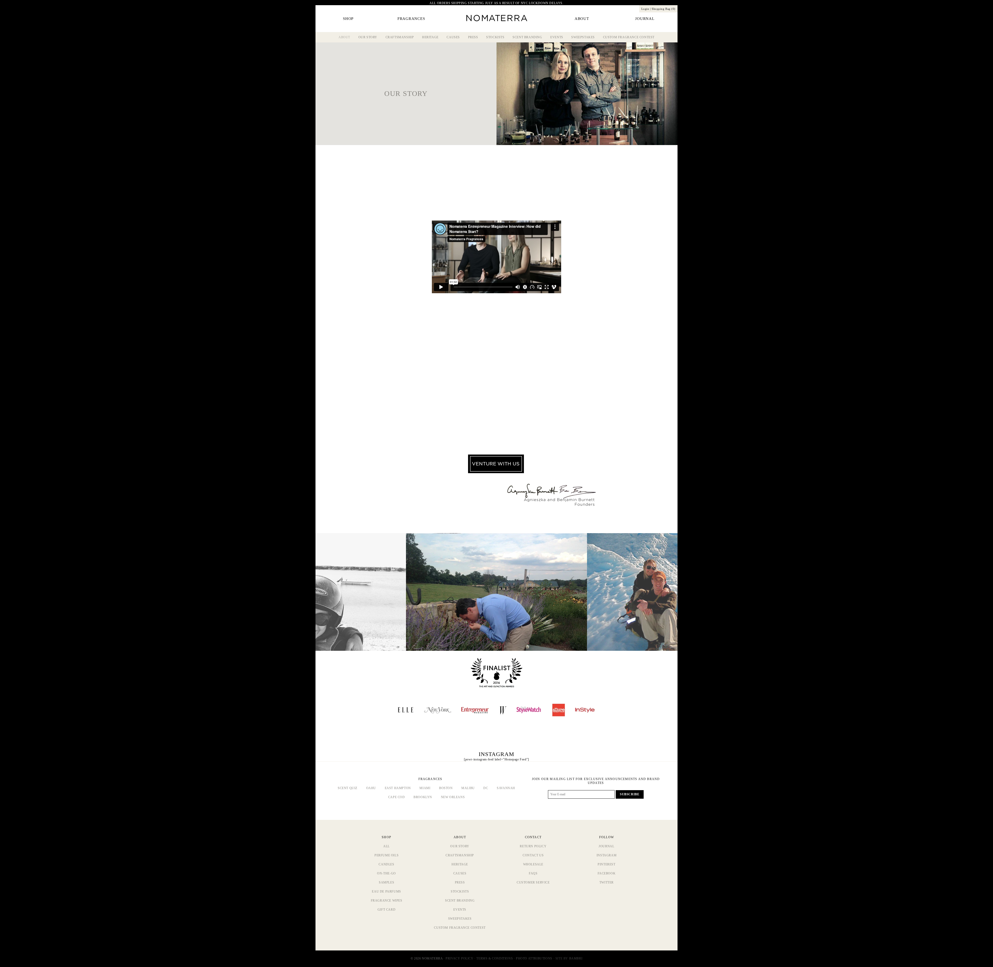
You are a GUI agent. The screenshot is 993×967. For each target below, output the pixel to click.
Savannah (506, 788)
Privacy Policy (459, 958)
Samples (386, 882)
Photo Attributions (534, 958)
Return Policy (533, 846)
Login (645, 8)
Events (556, 37)
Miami (424, 788)
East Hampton (398, 788)
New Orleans (453, 797)
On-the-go (386, 873)
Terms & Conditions (494, 958)
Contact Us (533, 855)
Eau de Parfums (386, 891)
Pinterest (606, 864)
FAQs (533, 873)
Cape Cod (396, 797)
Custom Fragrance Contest (629, 37)
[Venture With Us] (496, 472)
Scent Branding (527, 37)
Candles (386, 864)
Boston (446, 788)
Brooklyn (422, 797)
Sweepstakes (583, 37)
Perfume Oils (386, 855)
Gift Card (386, 909)
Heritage (430, 37)
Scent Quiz (347, 788)
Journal (606, 846)
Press (473, 37)
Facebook (607, 873)
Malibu (468, 788)
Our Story (367, 37)
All (386, 846)
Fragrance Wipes (386, 900)
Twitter (606, 882)
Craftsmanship (400, 37)
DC (485, 788)
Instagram (606, 855)
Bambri (576, 958)
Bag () (663, 8)
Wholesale (533, 864)
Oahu (371, 788)
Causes (453, 37)
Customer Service (533, 882)
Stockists (495, 37)
